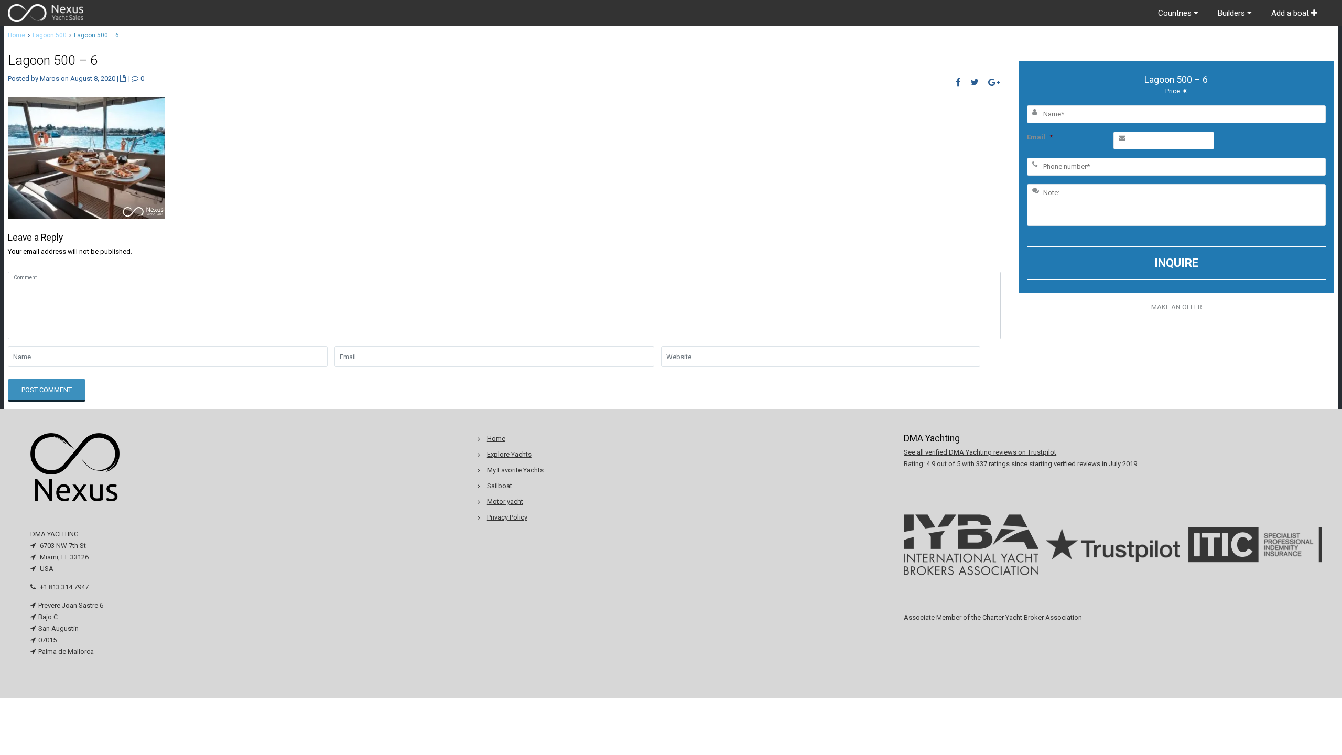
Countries (1176, 13)
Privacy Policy (507, 517)
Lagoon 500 (50, 35)
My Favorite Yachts (515, 470)
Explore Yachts (509, 454)
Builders (1232, 13)
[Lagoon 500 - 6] (86, 157)
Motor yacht (505, 501)
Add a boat (1291, 13)
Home (16, 35)
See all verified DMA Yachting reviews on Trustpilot (980, 452)
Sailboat (499, 486)
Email (1040, 137)
